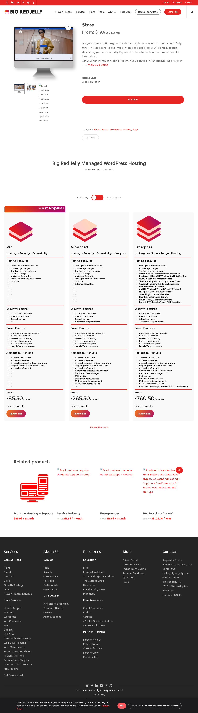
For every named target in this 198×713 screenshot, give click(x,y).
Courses (87, 616)
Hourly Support (13, 608)
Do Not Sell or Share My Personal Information (155, 705)
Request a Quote (172, 560)
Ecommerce (116, 129)
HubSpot (9, 634)
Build (7, 580)
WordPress (10, 616)
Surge (135, 129)
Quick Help (129, 577)
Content (9, 576)
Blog (85, 567)
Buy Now (133, 99)
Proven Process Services (18, 593)
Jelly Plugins (11, 668)
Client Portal (130, 560)
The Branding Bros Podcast (98, 576)
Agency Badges (52, 616)
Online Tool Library (94, 625)
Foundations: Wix (14, 655)
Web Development (15, 642)
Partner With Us (92, 639)
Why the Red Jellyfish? (56, 603)
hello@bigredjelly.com (175, 573)
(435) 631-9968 (170, 577)
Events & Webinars (94, 572)
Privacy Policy (99, 694)
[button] (68, 27)
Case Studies (50, 576)
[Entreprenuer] (120, 488)
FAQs (126, 582)
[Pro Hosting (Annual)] (163, 488)
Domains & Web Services (18, 664)
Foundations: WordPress (18, 651)
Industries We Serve (134, 568)
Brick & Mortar (101, 129)
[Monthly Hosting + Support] (34, 488)
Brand (7, 572)
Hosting (127, 129)
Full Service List (13, 675)
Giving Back (50, 589)
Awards (47, 572)
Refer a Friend (91, 644)
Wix (6, 625)
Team (46, 567)
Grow (7, 589)
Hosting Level (89, 77)
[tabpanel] (99, 313)
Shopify (8, 629)
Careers (47, 612)
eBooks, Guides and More (98, 621)
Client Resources (93, 608)
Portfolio (48, 580)
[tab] (82, 197)
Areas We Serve (131, 564)
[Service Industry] (77, 488)
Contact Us (168, 568)
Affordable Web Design (17, 638)
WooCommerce (13, 621)
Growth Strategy (13, 585)
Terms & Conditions (134, 573)
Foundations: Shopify (16, 660)
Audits (87, 612)
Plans (7, 567)
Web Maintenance (14, 647)
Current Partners (92, 648)
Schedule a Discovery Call (177, 564)
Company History (53, 608)
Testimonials (50, 585)
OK (121, 705)
